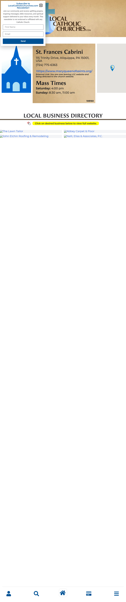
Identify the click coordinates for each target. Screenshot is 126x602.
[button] (41, 5)
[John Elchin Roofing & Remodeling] (31, 136)
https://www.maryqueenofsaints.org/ (64, 71)
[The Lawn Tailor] (31, 131)
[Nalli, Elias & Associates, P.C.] (95, 136)
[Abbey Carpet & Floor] (95, 131)
